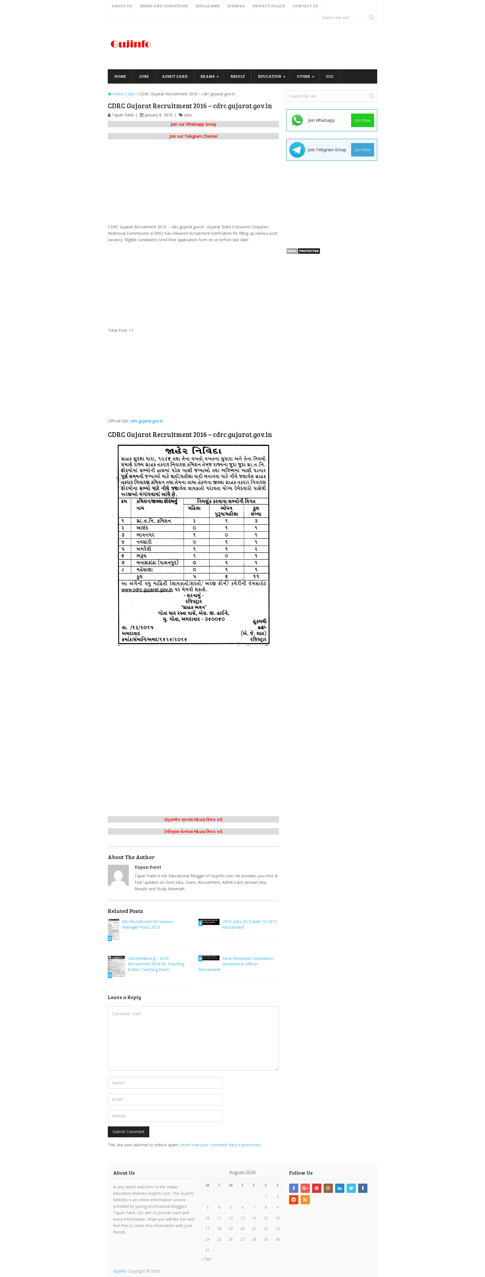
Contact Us (305, 5)
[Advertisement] (275, 46)
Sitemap (236, 5)
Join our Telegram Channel (193, 136)
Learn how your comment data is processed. (220, 1144)
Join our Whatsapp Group (193, 124)
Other (303, 76)
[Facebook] (293, 1188)
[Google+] (305, 1188)
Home (120, 76)
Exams (208, 76)
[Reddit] (293, 1199)
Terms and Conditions (163, 5)
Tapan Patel (123, 115)
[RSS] (305, 1199)
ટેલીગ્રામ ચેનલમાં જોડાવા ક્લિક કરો (193, 831)
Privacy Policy (268, 5)
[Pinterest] (316, 1188)
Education (269, 76)
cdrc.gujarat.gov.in (146, 421)
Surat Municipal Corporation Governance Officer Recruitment (235, 964)
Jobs (144, 76)
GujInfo (120, 1271)
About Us (122, 5)
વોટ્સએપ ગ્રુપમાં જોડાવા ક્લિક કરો (193, 819)
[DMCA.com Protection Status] (303, 253)
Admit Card (174, 76)
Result (237, 76)
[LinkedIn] (339, 1188)
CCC (329, 76)
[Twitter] (351, 1188)
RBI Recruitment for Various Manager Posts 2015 (147, 924)
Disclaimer (208, 5)
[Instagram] (328, 1188)
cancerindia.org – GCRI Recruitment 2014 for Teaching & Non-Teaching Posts (156, 964)
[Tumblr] (362, 1188)
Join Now (362, 120)
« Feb (206, 1259)
